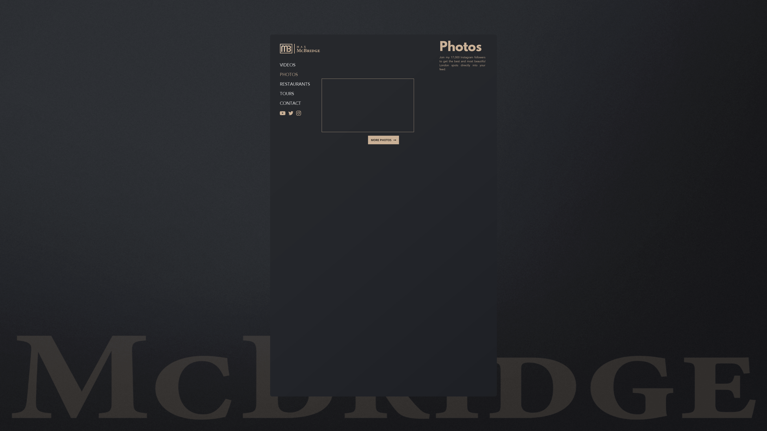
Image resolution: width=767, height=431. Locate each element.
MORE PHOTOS (381, 140)
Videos (287, 65)
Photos (289, 75)
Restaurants (295, 84)
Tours (287, 94)
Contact (290, 103)
